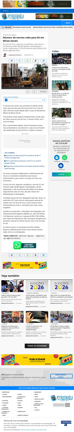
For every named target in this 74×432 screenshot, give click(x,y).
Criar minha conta (60, 376)
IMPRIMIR (43, 92)
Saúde (19, 405)
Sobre (36, 396)
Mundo (20, 394)
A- (28, 92)
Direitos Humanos (23, 415)
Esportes (20, 407)
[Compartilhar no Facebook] (12, 60)
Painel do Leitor (39, 399)
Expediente (37, 401)
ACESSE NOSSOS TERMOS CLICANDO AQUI (34, 430)
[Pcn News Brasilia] (12, 16)
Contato (36, 410)
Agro (19, 403)
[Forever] (37, 4)
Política (4, 394)
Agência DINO (21, 411)
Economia (5, 403)
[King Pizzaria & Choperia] (54, 16)
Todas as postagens (37, 346)
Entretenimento (7, 396)
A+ (34, 92)
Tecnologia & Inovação (21, 397)
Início (36, 394)
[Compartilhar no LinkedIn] (43, 60)
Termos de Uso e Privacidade (38, 404)
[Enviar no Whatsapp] (28, 60)
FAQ (35, 407)
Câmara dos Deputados (5, 412)
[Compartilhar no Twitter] (20, 60)
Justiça (4, 405)
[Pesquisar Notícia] (67, 405)
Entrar (6, 11)
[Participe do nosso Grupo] (24, 246)
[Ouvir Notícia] (6, 99)
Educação (5, 400)
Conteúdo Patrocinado (5, 408)
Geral (4, 415)
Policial (20, 400)
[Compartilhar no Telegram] (36, 60)
